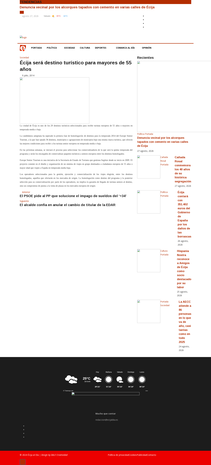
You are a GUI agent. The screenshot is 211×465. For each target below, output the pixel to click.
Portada (36, 47)
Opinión (147, 47)
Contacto (151, 454)
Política (52, 47)
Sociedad (69, 47)
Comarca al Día (125, 47)
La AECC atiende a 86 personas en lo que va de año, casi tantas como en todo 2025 (185, 322)
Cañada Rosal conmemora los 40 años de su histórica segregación (183, 169)
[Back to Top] (22, 462)
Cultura (85, 47)
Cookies (133, 454)
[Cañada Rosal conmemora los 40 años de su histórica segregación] (148, 167)
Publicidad (142, 454)
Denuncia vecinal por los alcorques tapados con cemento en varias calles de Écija (87, 7)
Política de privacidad (118, 454)
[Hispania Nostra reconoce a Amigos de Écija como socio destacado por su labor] (148, 260)
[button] (21, 12)
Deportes (100, 47)
